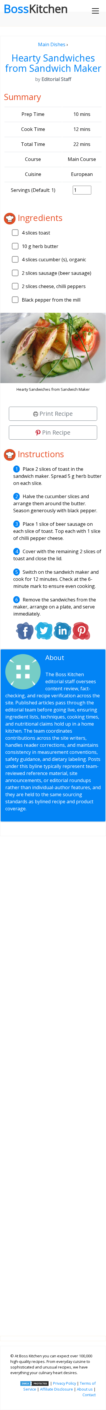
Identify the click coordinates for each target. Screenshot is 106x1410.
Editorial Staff (68, 661)
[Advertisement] (53, 1081)
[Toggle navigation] (95, 11)
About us (85, 1389)
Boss (36, 8)
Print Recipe (55, 414)
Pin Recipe (55, 432)
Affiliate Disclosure (56, 1389)
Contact (89, 1394)
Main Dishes (51, 44)
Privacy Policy (64, 1383)
